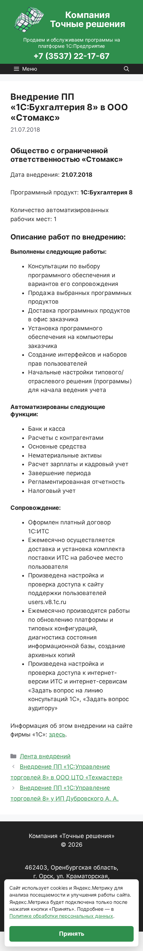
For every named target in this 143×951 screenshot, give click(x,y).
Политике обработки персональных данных (61, 916)
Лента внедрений (45, 756)
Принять (71, 933)
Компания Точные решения (87, 19)
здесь (57, 734)
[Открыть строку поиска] (126, 69)
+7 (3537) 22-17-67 (71, 56)
